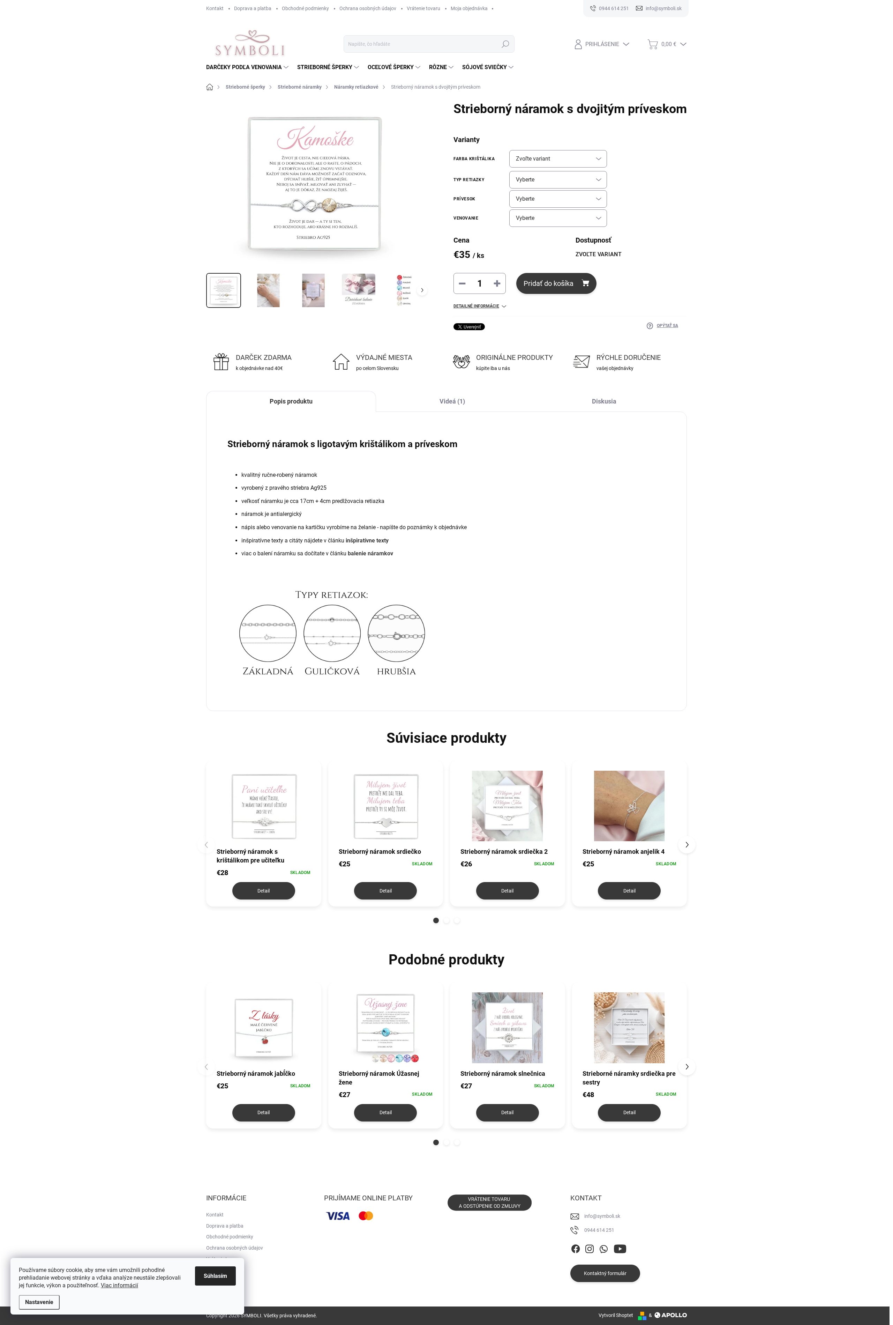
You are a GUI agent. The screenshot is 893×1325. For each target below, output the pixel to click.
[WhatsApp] (603, 1247)
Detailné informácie (476, 306)
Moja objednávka (469, 8)
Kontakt (215, 8)
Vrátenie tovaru (423, 8)
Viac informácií (119, 1285)
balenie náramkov (370, 553)
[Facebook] (575, 1247)
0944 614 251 (599, 1230)
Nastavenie (39, 1302)
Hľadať (505, 44)
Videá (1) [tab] (452, 401)
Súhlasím (215, 1276)
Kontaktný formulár (605, 1273)
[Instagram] (589, 1247)
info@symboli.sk (602, 1216)
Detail (263, 891)
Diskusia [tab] (604, 401)
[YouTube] (620, 1247)
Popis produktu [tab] (291, 401)
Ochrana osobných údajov (367, 8)
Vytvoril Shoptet (616, 1315)
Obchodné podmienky (305, 8)
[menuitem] (248, 67)
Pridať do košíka (548, 283)
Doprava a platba (252, 8)
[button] (436, 920)
